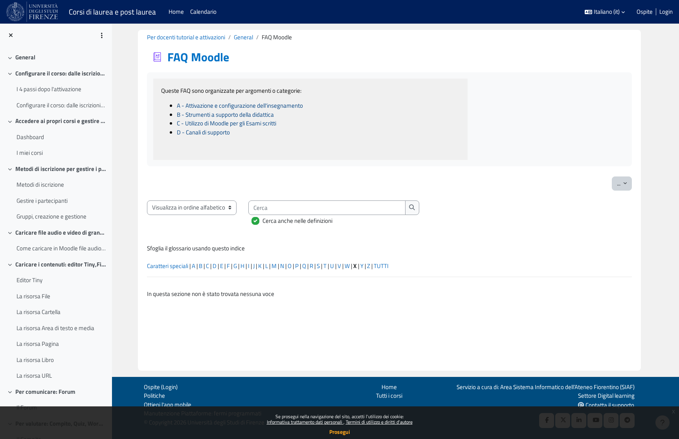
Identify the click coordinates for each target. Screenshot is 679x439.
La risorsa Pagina (38, 344)
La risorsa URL (34, 375)
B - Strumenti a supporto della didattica (225, 114)
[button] (605, 12)
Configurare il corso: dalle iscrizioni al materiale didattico (60, 73)
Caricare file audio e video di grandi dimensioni (60, 232)
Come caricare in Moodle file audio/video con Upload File (61, 248)
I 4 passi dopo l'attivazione (49, 89)
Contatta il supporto (609, 405)
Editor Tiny (29, 280)
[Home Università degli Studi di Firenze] (32, 12)
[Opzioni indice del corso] (102, 35)
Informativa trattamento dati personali (305, 422)
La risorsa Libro (35, 360)
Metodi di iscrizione (40, 184)
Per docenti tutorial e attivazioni (186, 37)
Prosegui (339, 432)
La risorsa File (33, 296)
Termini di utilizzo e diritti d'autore (379, 422)
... (624, 183)
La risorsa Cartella (39, 312)
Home (389, 386)
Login (666, 11)
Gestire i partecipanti (42, 201)
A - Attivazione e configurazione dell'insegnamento (240, 105)
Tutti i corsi (389, 395)
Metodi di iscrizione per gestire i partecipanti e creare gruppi (60, 169)
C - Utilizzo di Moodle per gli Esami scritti (226, 123)
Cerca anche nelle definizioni (297, 221)
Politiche (154, 395)
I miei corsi (30, 153)
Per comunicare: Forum (45, 392)
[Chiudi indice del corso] (11, 35)
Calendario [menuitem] (203, 11)
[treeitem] (55, 58)
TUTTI (381, 265)
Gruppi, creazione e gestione (51, 216)
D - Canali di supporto (203, 132)
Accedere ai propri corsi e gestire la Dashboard (60, 121)
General (25, 57)
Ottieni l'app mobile (167, 404)
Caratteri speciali (167, 265)
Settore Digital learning (606, 395)
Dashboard (30, 137)
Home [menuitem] (176, 11)
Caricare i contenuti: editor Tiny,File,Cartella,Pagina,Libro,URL (60, 264)
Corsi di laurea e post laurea (112, 11)
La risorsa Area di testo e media (55, 328)
